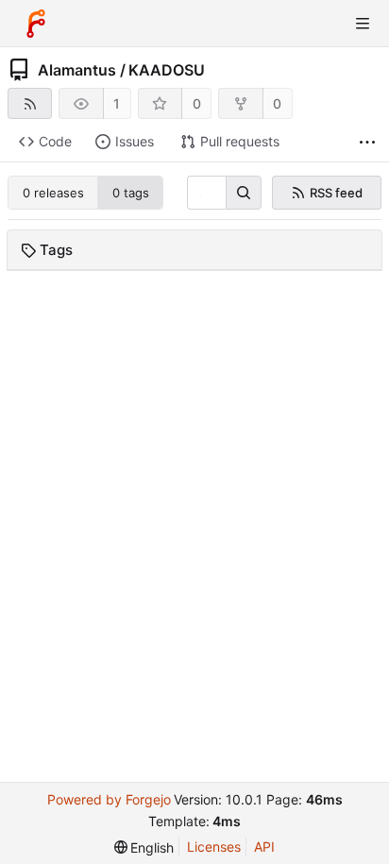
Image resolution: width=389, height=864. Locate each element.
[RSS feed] (30, 103)
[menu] (144, 847)
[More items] (367, 142)
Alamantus (77, 69)
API (264, 847)
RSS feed (336, 192)
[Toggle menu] (363, 24)
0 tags (130, 192)
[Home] (35, 24)
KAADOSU (166, 69)
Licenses (214, 847)
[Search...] (244, 193)
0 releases (53, 192)
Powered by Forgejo (109, 799)
